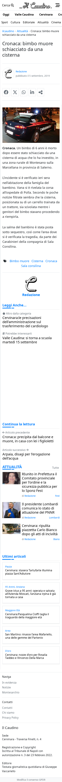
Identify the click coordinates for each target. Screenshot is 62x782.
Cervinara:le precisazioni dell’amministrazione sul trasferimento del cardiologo (25, 322)
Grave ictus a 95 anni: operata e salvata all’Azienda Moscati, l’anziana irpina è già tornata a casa (30, 594)
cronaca (51, 261)
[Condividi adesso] (40, 92)
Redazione (30, 495)
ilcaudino (8, 31)
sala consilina (31, 266)
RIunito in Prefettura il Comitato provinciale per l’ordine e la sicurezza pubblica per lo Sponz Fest (39, 482)
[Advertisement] (31, 386)
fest (57, 495)
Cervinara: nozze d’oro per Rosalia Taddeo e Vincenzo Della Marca (26, 656)
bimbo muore (19, 261)
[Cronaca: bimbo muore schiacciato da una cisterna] (6, 92)
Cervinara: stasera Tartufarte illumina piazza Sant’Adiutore (28, 572)
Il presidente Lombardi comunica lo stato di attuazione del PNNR (40, 508)
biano (56, 539)
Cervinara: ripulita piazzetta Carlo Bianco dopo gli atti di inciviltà (40, 530)
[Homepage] (35, 5)
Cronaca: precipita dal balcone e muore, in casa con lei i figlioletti (28, 439)
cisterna (37, 261)
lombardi (54, 517)
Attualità (22, 31)
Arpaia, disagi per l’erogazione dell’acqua (26, 456)
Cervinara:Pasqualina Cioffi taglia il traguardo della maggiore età (27, 616)
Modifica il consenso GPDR (31, 779)
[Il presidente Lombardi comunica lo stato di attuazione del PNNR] (11, 510)
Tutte (55, 468)
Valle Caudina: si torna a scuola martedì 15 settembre (27, 340)
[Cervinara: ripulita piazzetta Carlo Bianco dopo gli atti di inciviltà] (11, 528)
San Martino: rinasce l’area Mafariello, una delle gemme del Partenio (28, 636)
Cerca (6, 5)
